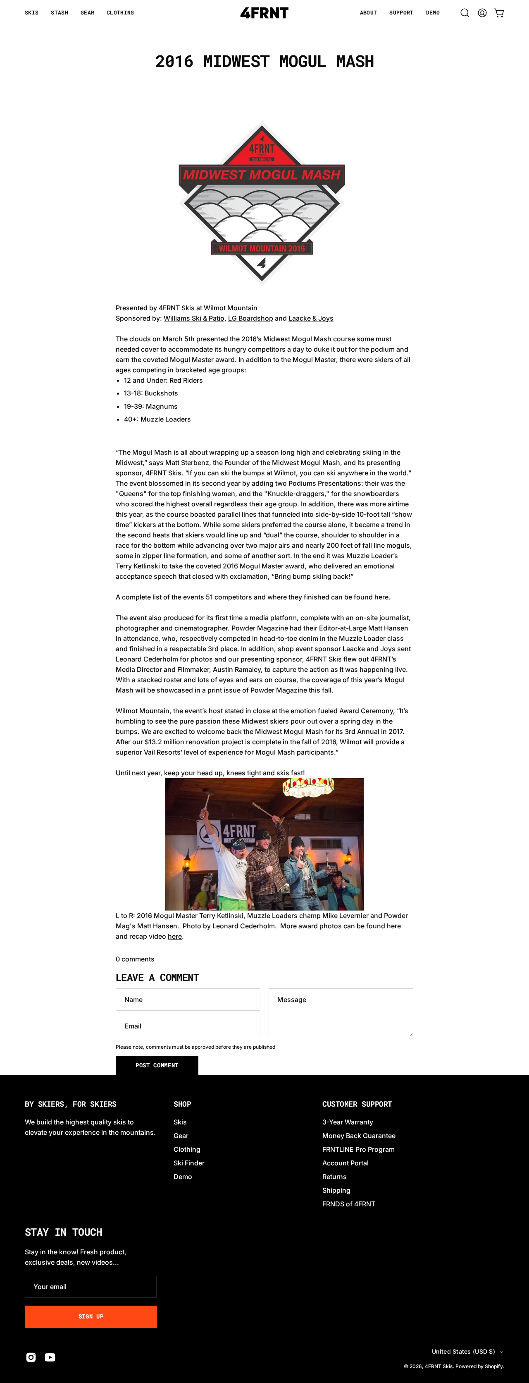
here (381, 597)
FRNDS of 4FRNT (348, 1204)
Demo (183, 1176)
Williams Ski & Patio (194, 318)
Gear (181, 1135)
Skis (180, 1122)
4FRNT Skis (439, 1366)
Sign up (91, 1316)
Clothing (187, 1149)
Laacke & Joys (311, 318)
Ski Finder (189, 1163)
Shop (182, 1104)
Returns (334, 1176)
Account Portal (345, 1163)
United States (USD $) (463, 1351)
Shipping (336, 1190)
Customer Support (357, 1104)
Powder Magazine (259, 628)
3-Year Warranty (347, 1122)
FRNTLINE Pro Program (358, 1149)
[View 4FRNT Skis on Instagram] (31, 1357)
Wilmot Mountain (230, 308)
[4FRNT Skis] (264, 12)
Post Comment (157, 1065)
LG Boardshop (250, 318)
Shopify (494, 1366)
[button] (369, 13)
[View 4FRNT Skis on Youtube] (50, 1357)
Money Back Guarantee (359, 1135)
